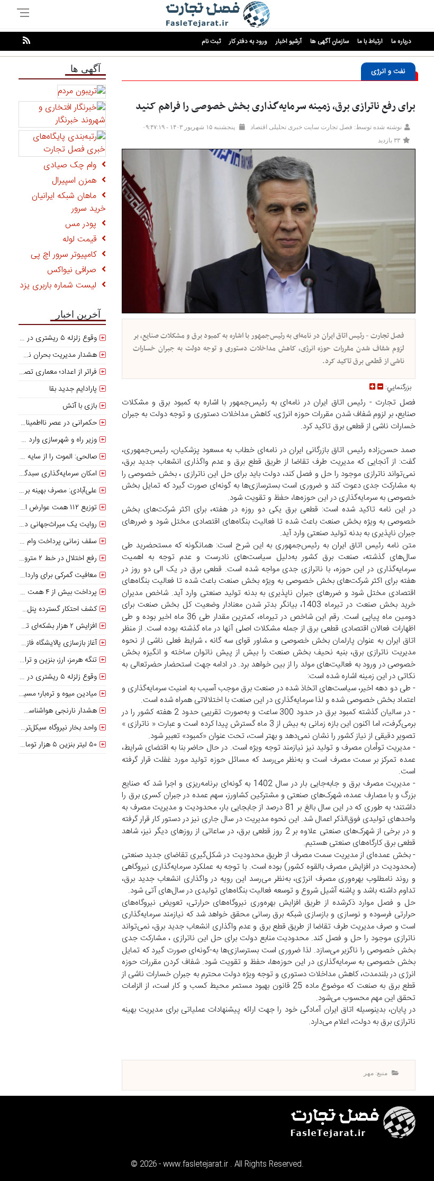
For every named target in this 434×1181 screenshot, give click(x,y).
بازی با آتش (79, 406)
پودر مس (83, 224)
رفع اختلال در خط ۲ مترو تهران (52, 558)
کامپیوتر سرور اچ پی (66, 255)
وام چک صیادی (72, 165)
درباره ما (401, 41)
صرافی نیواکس (74, 270)
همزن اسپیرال (77, 181)
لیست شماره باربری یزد (61, 285)
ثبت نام (211, 41)
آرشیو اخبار (289, 41)
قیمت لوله (82, 239)
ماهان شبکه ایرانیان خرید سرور (69, 202)
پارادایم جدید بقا (73, 389)
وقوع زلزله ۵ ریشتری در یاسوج (52, 677)
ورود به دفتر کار (248, 41)
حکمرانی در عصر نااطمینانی (57, 423)
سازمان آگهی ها (329, 41)
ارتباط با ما (370, 41)
